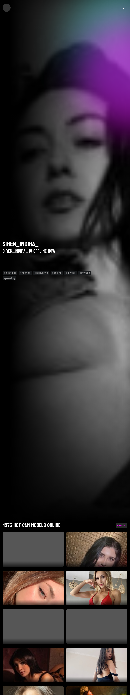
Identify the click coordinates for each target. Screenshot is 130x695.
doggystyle (41, 272)
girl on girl (10, 272)
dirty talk (85, 272)
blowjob (70, 272)
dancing (57, 272)
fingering (25, 272)
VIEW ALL (121, 525)
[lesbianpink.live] (7, 8)
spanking (9, 278)
